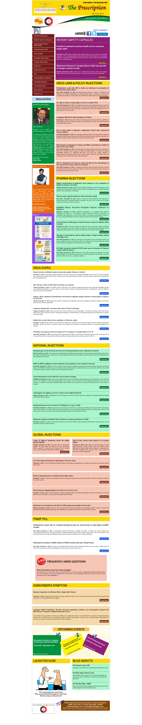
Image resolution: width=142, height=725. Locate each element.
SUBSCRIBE (102, 34)
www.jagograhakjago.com (93, 706)
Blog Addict (38, 90)
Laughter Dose (39, 86)
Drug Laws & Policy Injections (41, 44)
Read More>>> (54, 575)
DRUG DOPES (38, 54)
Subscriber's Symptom (42, 78)
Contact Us (38, 94)
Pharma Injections (41, 49)
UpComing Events (40, 82)
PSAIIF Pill (37, 66)
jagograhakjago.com (75, 706)
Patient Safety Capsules (43, 40)
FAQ (35, 74)
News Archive (43, 99)
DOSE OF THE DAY (40, 70)
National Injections (41, 58)
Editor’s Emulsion (40, 36)
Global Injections (40, 62)
